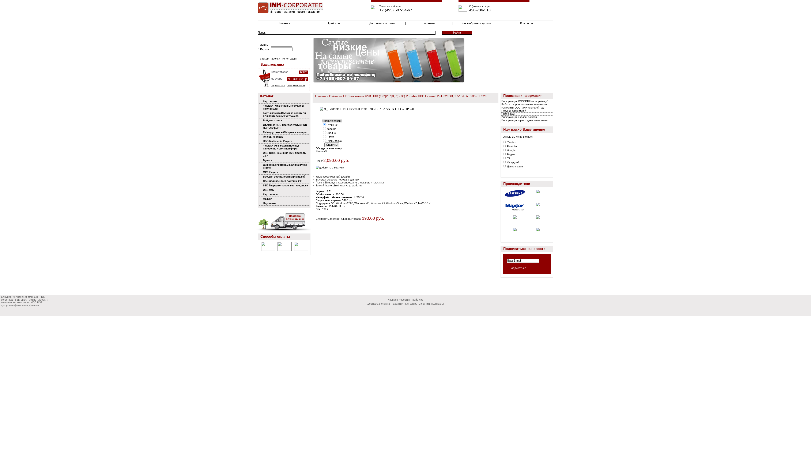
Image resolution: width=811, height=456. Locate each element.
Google (511, 150)
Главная (284, 23)
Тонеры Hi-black (273, 136)
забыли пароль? (270, 58)
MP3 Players (270, 172)
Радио (510, 154)
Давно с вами (514, 166)
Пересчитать (278, 85)
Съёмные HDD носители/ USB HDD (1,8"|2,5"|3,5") (285, 126)
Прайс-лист (335, 23)
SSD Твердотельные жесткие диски (285, 185)
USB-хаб (268, 190)
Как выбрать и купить (476, 23)
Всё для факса (272, 120)
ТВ (508, 158)
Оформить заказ (296, 85)
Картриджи (270, 101)
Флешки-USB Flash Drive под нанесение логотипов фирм (281, 147)
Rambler (511, 146)
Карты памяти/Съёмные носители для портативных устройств (284, 115)
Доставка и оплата (382, 23)
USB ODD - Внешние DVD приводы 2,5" (284, 154)
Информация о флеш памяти (519, 117)
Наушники (269, 203)
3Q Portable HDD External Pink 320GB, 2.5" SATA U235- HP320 (444, 96)
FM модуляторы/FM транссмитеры (284, 132)
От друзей (512, 162)
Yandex (511, 142)
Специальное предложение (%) (282, 181)
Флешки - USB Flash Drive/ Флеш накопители (283, 107)
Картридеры (270, 194)
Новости (404, 299)
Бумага (267, 160)
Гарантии (429, 23)
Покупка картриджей (513, 110)
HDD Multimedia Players (277, 141)
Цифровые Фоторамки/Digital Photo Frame (285, 166)
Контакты (526, 23)
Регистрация (289, 58)
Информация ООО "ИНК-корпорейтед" (524, 101)
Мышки (267, 198)
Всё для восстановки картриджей (284, 176)
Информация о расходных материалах (524, 120)
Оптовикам (507, 114)
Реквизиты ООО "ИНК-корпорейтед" (522, 107)
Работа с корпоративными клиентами (524, 104)
